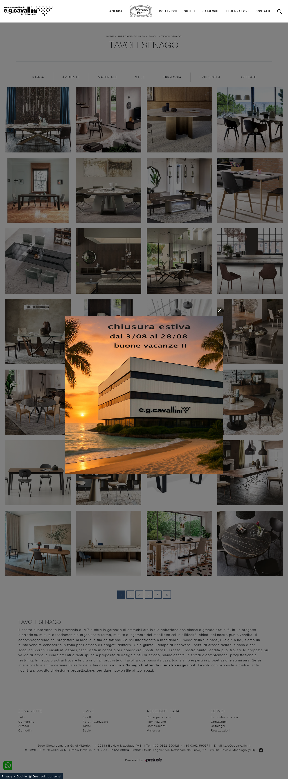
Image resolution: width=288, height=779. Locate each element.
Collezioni (168, 11)
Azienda (115, 11)
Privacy (7, 776)
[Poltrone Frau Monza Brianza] (140, 11)
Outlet (189, 11)
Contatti (263, 11)
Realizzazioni (237, 11)
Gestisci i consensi (47, 776)
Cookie (22, 776)
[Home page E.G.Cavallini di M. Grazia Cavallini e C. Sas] (28, 11)
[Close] (219, 310)
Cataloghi (210, 11)
